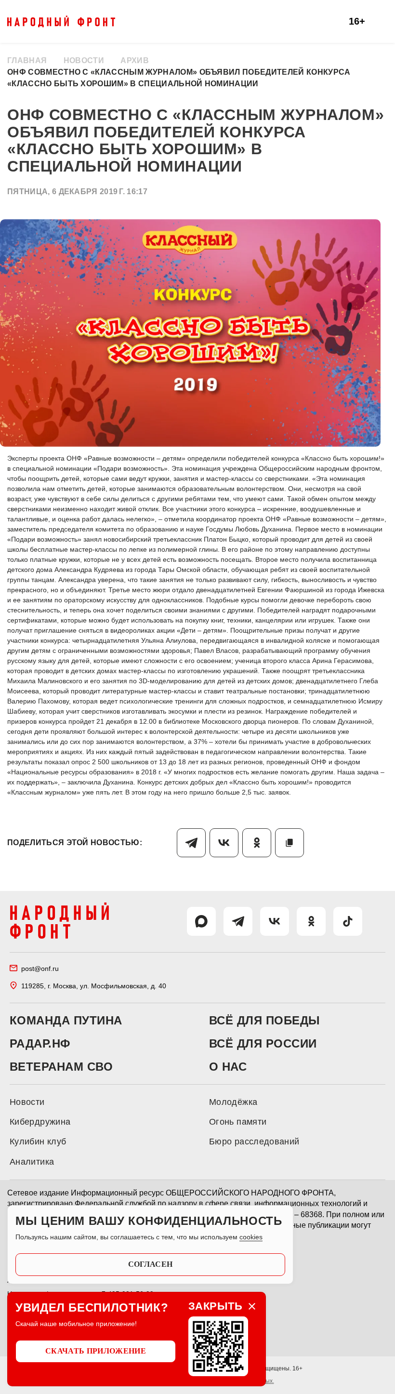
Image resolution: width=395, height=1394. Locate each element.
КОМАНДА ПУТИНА (66, 1020)
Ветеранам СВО (61, 1067)
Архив (134, 60)
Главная (27, 60)
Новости (84, 60)
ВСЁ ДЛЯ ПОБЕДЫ (264, 1020)
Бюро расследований (254, 1141)
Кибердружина (40, 1122)
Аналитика (32, 1162)
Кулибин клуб (38, 1141)
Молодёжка (233, 1102)
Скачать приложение (95, 1351)
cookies (251, 1237)
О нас (228, 1067)
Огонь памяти (237, 1122)
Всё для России (263, 1043)
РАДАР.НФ (40, 1043)
